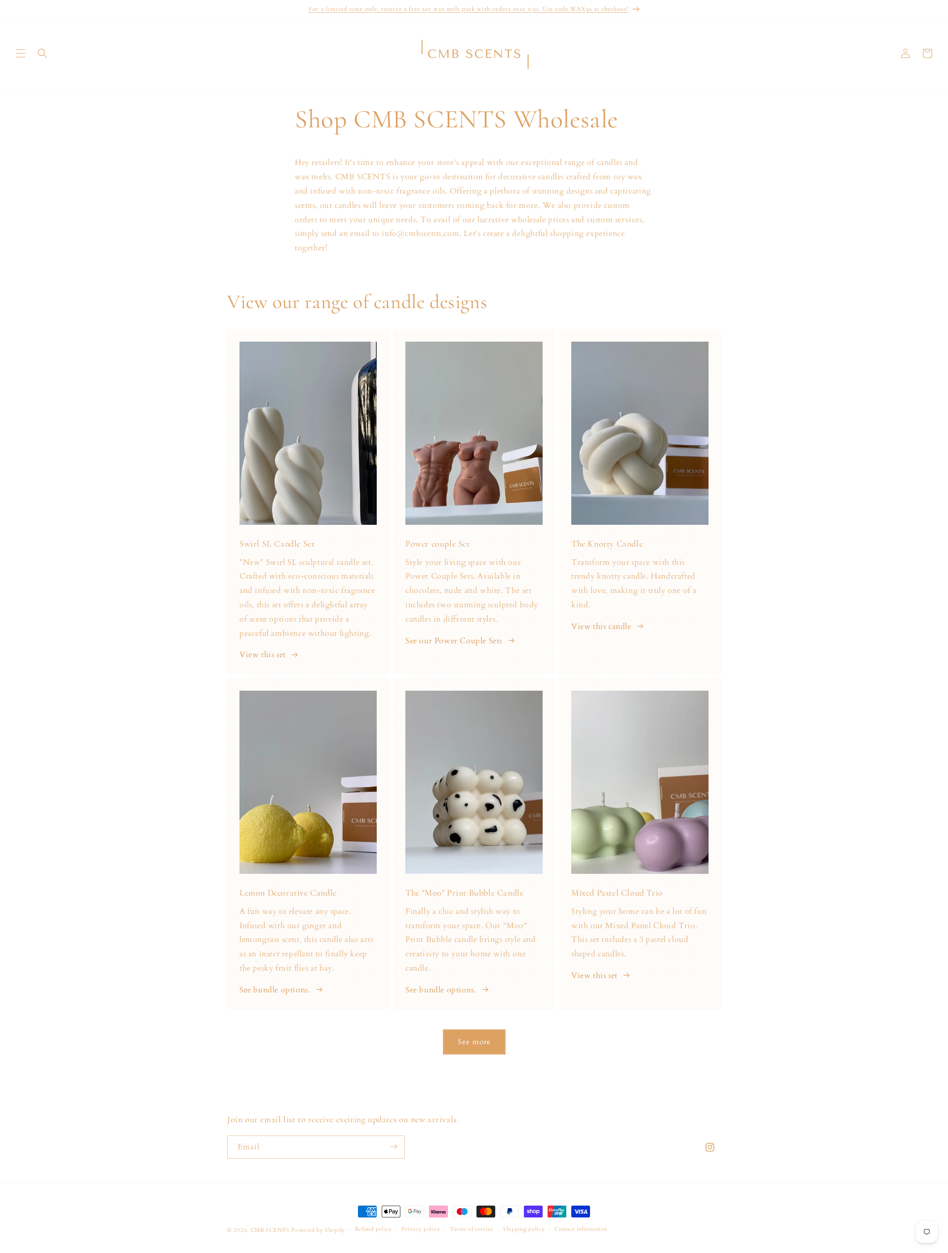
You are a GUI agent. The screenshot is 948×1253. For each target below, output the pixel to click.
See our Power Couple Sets (453, 640)
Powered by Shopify (318, 1230)
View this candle (601, 626)
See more (474, 1042)
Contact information (580, 1229)
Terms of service (471, 1229)
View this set (262, 654)
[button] (21, 53)
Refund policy (373, 1229)
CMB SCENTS (270, 1230)
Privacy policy (420, 1229)
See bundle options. (274, 989)
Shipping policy (524, 1229)
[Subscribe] (393, 1146)
